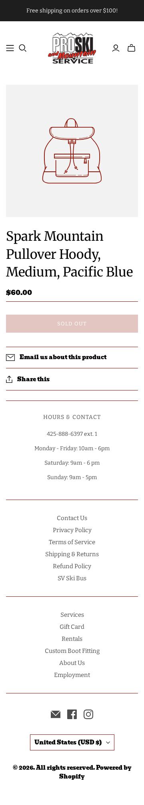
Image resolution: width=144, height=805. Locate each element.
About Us (72, 663)
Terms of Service (72, 542)
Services (72, 614)
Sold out (71, 324)
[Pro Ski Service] (72, 47)
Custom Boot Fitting (72, 651)
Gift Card (72, 626)
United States (68, 742)
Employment (72, 675)
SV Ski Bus (72, 578)
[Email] (55, 714)
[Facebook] (72, 714)
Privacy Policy (72, 530)
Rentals (72, 638)
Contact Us (72, 518)
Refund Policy (72, 566)
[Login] (116, 48)
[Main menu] (10, 48)
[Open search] (23, 48)
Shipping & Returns (72, 554)
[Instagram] (88, 714)
